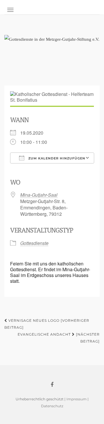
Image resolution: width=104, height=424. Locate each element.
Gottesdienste (34, 243)
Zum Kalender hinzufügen (56, 158)
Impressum (76, 399)
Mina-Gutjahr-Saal (38, 194)
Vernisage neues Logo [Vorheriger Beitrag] (46, 324)
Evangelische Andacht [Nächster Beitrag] (59, 337)
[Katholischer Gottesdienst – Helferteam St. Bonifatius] (52, 57)
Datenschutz (52, 406)
